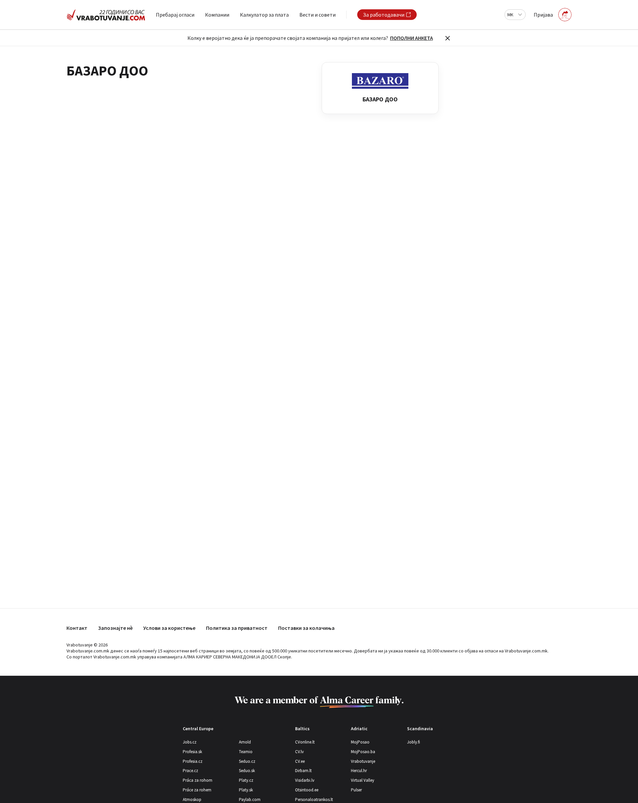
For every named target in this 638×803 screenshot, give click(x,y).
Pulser (356, 790)
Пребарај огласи (175, 14)
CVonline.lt (305, 742)
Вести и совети (317, 14)
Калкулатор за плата (264, 14)
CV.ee (300, 761)
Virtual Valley (362, 780)
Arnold (245, 742)
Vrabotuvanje (363, 761)
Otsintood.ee (306, 790)
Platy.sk (246, 790)
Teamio (246, 751)
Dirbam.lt (303, 770)
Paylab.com (250, 799)
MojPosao (360, 742)
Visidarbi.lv (304, 780)
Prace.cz (190, 770)
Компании (217, 14)
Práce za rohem (197, 790)
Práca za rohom (197, 780)
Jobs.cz (189, 742)
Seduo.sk (247, 770)
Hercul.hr (359, 770)
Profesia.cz (192, 761)
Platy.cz (246, 780)
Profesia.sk (192, 751)
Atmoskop (192, 799)
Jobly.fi (413, 742)
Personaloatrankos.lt (314, 799)
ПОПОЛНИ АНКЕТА (411, 38)
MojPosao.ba (363, 751)
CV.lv (299, 751)
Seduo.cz (247, 761)
